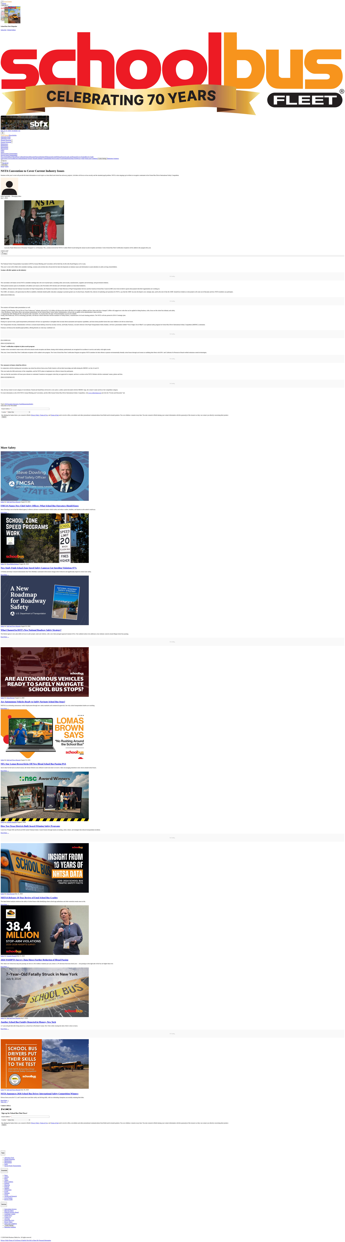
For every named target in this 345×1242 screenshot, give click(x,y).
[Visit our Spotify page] (11, 1109)
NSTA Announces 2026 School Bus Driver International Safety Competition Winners (39, 1093)
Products (26, 157)
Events (54, 157)
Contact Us (58, 158)
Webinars (58, 157)
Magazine (32, 157)
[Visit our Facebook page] (2, 1109)
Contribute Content (42, 158)
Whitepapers (48, 157)
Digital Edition (11, 30)
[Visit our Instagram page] (9, 1109)
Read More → (5, 512)
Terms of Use (13, 1240)
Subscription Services (7, 158)
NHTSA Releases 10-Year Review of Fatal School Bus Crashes (29, 897)
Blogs (10, 157)
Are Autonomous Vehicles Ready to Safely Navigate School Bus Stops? (33, 702)
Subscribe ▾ (4, 5)
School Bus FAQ (72, 158)
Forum (63, 157)
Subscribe (3, 30)
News (13, 1)
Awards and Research (71, 157)
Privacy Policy (81, 158)
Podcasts (37, 157)
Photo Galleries (20, 157)
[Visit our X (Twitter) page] (5, 1109)
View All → (4, 1102)
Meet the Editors (17, 158)
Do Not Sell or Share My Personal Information (37, 1240)
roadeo (10, 404)
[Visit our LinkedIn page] (3, 1109)
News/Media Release (13, 564)
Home (2, 166)
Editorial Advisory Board (29, 158)
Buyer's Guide (89, 157)
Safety (2, 150)
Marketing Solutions (113, 158)
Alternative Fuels (5, 137)
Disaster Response (6, 140)
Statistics (42, 157)
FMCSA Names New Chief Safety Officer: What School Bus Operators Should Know (40, 506)
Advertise (64, 158)
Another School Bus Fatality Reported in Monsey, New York (28, 1022)
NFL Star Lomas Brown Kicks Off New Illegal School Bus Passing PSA (33, 764)
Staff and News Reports (13, 502)
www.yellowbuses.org (94, 393)
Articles (17, 1)
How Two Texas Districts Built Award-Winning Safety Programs (30, 826)
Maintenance (4, 144)
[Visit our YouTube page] (7, 1109)
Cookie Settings (102, 158)
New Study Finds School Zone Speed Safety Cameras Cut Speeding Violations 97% (39, 568)
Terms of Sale (20, 1240)
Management (4, 147)
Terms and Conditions (91, 158)
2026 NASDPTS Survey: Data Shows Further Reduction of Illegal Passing (34, 960)
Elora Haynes (10, 698)
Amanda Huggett (11, 822)
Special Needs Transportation (9, 153)
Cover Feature (8, 1)
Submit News (51, 158)
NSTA (7, 404)
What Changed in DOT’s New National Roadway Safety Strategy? (31, 630)
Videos (14, 157)
